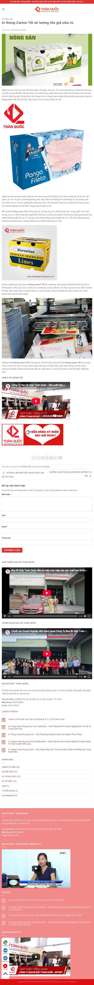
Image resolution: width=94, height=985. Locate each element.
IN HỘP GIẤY (8, 772)
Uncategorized (8, 795)
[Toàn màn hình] (89, 616)
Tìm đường (5, 945)
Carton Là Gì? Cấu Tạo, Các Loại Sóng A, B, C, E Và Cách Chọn (36, 719)
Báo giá (5, 969)
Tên (4, 515)
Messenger (5, 961)
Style (4, 786)
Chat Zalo (5, 953)
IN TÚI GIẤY (7, 781)
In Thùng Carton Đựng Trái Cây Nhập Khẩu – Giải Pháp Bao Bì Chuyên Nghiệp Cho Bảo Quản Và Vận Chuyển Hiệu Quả (49, 742)
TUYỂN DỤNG (8, 791)
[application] (47, 592)
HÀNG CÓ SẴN (9, 767)
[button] (36, 868)
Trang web (6, 538)
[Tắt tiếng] (85, 616)
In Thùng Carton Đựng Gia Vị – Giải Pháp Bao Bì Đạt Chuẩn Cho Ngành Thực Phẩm (45, 734)
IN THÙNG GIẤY (7, 19)
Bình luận (6, 494)
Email (4, 527)
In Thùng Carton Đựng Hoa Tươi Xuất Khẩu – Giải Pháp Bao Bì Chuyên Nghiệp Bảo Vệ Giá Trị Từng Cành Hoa (49, 727)
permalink (46, 467)
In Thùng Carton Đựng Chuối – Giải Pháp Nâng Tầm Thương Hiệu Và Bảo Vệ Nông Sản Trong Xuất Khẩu (49, 750)
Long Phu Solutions (69, 982)
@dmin (23, 30)
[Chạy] (5, 616)
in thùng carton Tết (19, 212)
